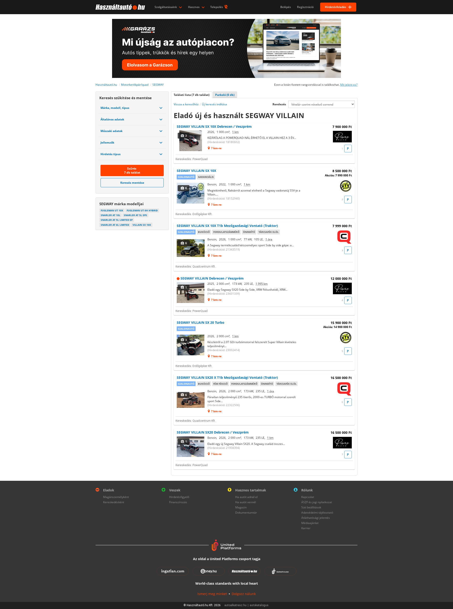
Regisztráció (305, 7)
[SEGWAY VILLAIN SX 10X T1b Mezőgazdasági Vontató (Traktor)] (191, 248)
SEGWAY (158, 85)
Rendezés (279, 104)
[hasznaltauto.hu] (119, 7)
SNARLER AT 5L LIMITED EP (117, 219)
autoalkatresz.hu (235, 605)
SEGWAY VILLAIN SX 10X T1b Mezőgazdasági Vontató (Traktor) (227, 225)
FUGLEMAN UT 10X (112, 210)
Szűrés (132, 170)
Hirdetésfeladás (335, 7)
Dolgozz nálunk (244, 594)
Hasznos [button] (194, 7)
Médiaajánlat (310, 523)
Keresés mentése (132, 183)
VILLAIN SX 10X (142, 224)
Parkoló (225, 95)
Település (217, 7)
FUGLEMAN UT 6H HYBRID (142, 210)
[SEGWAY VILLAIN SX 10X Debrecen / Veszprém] (191, 140)
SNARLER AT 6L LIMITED (115, 224)
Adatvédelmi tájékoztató (317, 513)
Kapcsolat (307, 497)
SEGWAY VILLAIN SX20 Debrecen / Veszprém (213, 432)
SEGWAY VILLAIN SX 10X (196, 170)
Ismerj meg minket (212, 594)
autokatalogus (259, 605)
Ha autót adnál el (246, 497)
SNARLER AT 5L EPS (135, 215)
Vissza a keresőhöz (186, 104)
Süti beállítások (311, 507)
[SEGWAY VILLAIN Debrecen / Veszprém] (191, 292)
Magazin (241, 507)
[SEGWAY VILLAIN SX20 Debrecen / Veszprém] (191, 446)
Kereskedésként (113, 502)
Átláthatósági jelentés (315, 518)
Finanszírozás (178, 502)
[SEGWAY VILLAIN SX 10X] (191, 193)
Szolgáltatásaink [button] (166, 7)
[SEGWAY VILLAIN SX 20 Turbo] (191, 345)
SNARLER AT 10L (110, 215)
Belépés (285, 7)
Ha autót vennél (245, 502)
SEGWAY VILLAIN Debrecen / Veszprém (212, 278)
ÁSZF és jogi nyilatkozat (316, 502)
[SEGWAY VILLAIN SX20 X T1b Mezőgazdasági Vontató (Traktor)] (191, 400)
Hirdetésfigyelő (179, 497)
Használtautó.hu (106, 85)
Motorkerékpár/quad (134, 85)
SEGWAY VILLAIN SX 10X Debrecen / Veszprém (214, 126)
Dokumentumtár (246, 513)
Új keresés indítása (214, 104)
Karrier (305, 528)
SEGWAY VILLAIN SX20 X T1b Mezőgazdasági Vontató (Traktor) (227, 377)
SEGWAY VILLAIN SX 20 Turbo (200, 322)
